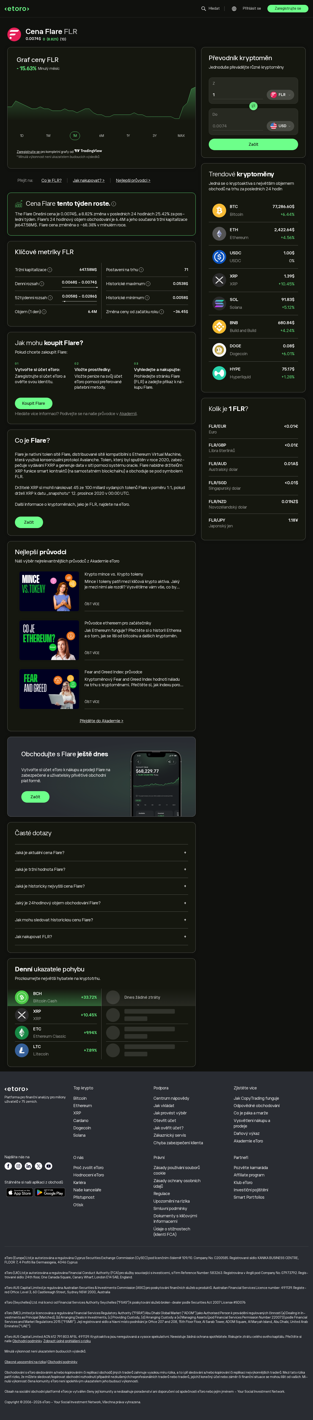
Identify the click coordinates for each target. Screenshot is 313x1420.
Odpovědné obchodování (257, 1105)
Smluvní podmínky (170, 1208)
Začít (253, 144)
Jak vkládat (164, 1105)
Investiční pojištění (251, 1190)
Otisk (78, 1205)
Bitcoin (80, 1098)
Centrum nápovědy (171, 1098)
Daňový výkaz (247, 1133)
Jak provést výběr (170, 1113)
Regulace (162, 1193)
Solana (79, 1135)
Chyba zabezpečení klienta (178, 1143)
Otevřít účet (165, 1120)
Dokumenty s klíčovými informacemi (175, 1219)
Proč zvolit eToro (88, 1167)
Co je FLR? (51, 180)
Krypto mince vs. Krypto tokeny (114, 574)
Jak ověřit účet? (169, 1128)
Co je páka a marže (251, 1113)
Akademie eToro (248, 1141)
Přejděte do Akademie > (102, 721)
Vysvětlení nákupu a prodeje (252, 1123)
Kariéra (79, 1182)
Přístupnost (84, 1197)
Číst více (92, 604)
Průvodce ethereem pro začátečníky (118, 623)
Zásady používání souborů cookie (177, 1170)
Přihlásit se (252, 8)
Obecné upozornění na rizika (25, 1362)
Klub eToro (243, 1182)
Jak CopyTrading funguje (256, 1098)
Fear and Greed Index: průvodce (113, 672)
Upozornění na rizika (172, 1201)
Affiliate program (249, 1175)
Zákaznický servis (170, 1135)
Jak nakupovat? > (89, 180)
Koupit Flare (33, 403)
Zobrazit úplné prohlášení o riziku (67, 1341)
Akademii (128, 413)
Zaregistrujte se (288, 8)
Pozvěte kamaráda (251, 1167)
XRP (77, 1113)
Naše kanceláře (87, 1190)
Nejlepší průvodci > (133, 180)
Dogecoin (82, 1128)
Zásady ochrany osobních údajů (177, 1183)
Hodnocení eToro (88, 1175)
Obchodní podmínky (27, 1341)
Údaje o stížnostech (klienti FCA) (172, 1232)
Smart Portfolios (249, 1197)
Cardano (80, 1120)
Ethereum (82, 1105)
